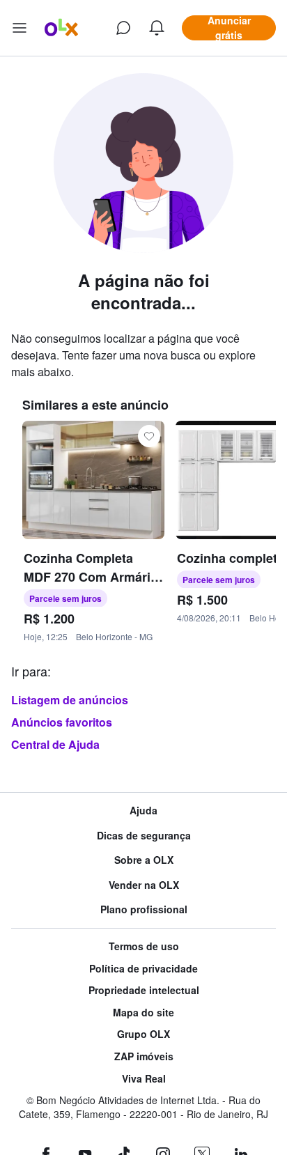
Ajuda (143, 810)
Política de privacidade (143, 968)
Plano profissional (143, 909)
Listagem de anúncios (69, 700)
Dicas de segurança (144, 835)
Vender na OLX (144, 885)
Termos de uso (144, 946)
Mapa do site (143, 1012)
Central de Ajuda (55, 744)
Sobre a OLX (143, 860)
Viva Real (144, 1078)
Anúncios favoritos (61, 722)
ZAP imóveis (143, 1056)
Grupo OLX (143, 1034)
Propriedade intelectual (143, 990)
